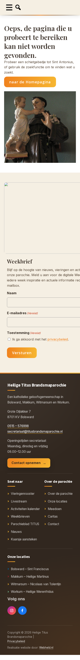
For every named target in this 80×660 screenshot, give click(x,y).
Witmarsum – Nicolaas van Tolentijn (36, 584)
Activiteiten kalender (25, 509)
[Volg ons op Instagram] (11, 610)
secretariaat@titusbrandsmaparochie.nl (35, 431)
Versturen (22, 352)
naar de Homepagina (30, 81)
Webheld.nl (46, 647)
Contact (53, 524)
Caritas (53, 516)
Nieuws (16, 532)
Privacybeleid (16, 641)
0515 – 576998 (18, 426)
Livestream (19, 501)
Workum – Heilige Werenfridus (32, 592)
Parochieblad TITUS (25, 524)
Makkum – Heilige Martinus (30, 576)
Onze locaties (57, 501)
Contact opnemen (26, 463)
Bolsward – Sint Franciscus (30, 569)
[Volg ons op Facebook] (22, 610)
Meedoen (55, 509)
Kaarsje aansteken (24, 539)
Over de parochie (60, 494)
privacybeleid (57, 339)
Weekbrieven (20, 516)
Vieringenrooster (22, 494)
